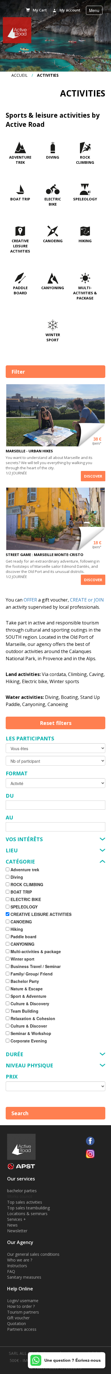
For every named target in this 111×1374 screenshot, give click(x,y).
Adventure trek (20, 160)
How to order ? (21, 1306)
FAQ (11, 1271)
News (12, 1225)
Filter (18, 371)
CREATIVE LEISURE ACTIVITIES (20, 246)
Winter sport (53, 337)
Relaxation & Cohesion (32, 1018)
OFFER (30, 600)
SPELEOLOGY (85, 199)
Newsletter (17, 1230)
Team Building (23, 1011)
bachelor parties (22, 1190)
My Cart (40, 10)
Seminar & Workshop (30, 1033)
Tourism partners (23, 1312)
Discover (93, 476)
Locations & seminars (27, 1213)
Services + (16, 1219)
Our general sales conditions (33, 1254)
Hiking (85, 240)
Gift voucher (18, 1317)
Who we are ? (19, 1260)
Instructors (17, 1265)
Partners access (21, 1329)
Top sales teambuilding (28, 1208)
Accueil (19, 75)
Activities (48, 75)
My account (69, 10)
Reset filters (55, 722)
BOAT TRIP (20, 199)
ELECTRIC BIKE (52, 201)
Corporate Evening (28, 1041)
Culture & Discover (28, 1026)
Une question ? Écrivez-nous (72, 1360)
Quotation (16, 1323)
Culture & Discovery (29, 1003)
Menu (94, 10)
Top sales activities (24, 1202)
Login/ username (22, 1300)
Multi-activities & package (85, 293)
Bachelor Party (24, 981)
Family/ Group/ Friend (31, 974)
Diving (52, 157)
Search (19, 1113)
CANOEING (53, 240)
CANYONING (52, 287)
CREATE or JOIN (87, 600)
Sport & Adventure (27, 996)
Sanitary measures (24, 1277)
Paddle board (20, 290)
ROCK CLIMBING (85, 160)
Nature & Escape (26, 988)
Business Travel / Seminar (35, 966)
